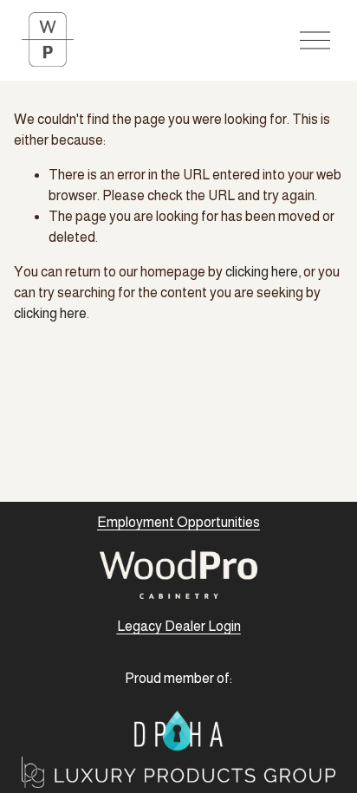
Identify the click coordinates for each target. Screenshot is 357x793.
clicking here (261, 271)
